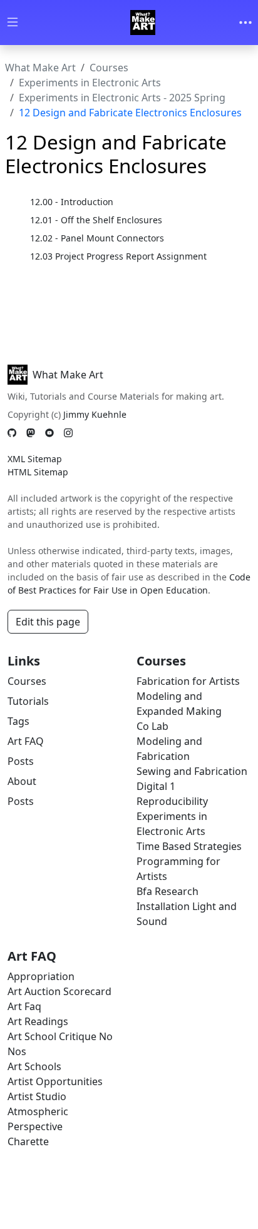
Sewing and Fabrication (192, 771)
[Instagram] (68, 432)
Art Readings (38, 1021)
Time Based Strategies (189, 846)
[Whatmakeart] (142, 23)
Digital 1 (156, 786)
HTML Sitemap (38, 472)
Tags (18, 721)
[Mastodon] (30, 432)
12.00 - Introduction (71, 202)
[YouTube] (49, 432)
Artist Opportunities (55, 1081)
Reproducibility (172, 801)
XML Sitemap (35, 459)
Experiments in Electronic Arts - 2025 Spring (122, 97)
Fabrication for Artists (188, 681)
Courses (109, 67)
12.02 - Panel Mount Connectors (97, 238)
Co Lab (152, 726)
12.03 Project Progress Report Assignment (118, 256)
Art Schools (34, 1066)
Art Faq (24, 1006)
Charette (28, 1141)
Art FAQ (26, 741)
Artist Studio (37, 1096)
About (22, 781)
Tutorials (28, 701)
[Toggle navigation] (245, 22)
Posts (21, 761)
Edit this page (48, 622)
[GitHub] (12, 432)
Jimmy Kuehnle (94, 414)
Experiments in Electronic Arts (90, 82)
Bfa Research (168, 891)
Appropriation (41, 976)
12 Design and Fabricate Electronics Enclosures (130, 112)
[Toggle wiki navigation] (12, 23)
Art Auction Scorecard (59, 991)
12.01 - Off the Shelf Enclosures (96, 220)
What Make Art (40, 67)
